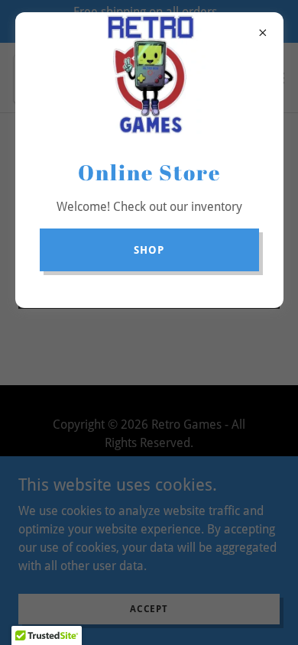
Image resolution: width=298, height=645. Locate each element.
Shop (149, 250)
